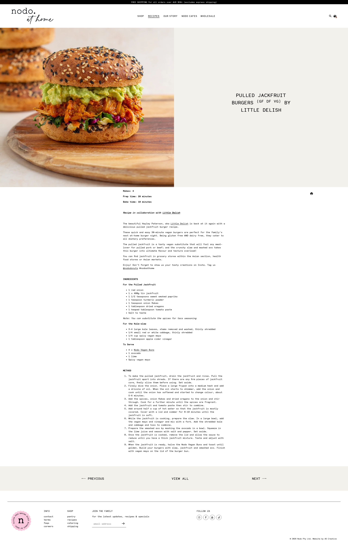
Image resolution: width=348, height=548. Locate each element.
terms (47, 519)
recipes (72, 519)
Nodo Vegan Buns (144, 349)
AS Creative (331, 539)
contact (48, 516)
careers (48, 526)
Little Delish (171, 212)
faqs (46, 523)
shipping (72, 526)
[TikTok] (218, 517)
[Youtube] (212, 517)
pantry (71, 516)
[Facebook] (205, 517)
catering (72, 523)
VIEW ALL (180, 478)
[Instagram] (199, 517)
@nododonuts (130, 268)
